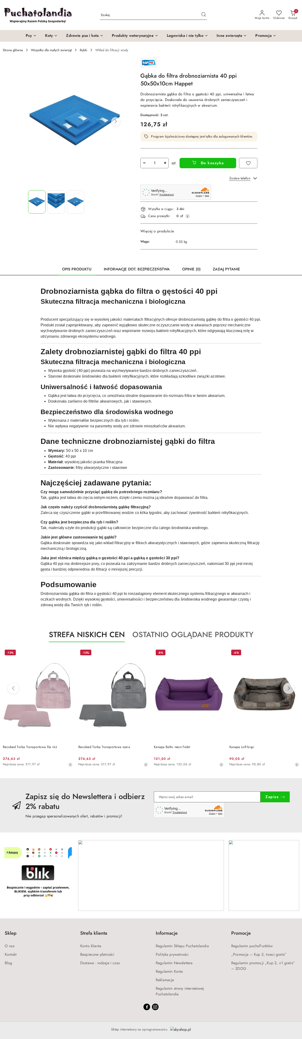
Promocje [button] (241, 933)
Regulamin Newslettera (174, 963)
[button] (115, 121)
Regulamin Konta (169, 971)
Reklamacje (165, 980)
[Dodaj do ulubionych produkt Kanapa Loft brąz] (293, 653)
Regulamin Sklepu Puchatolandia (182, 946)
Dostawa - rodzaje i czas (100, 963)
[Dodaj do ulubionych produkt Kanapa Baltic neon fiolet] (218, 653)
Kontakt (11, 954)
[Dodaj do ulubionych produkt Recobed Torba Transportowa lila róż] (67, 653)
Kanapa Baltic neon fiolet (172, 747)
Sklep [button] (11, 933)
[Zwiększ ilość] (164, 163)
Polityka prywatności (172, 954)
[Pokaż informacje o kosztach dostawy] (187, 216)
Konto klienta (90, 946)
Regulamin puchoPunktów (252, 946)
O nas (9, 946)
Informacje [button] (167, 933)
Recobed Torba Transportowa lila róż (30, 747)
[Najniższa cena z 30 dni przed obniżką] (70, 764)
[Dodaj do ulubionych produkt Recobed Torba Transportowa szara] (142, 653)
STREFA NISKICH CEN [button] (87, 634)
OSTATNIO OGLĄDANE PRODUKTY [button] (192, 634)
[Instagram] (155, 1007)
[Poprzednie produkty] (13, 688)
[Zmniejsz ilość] (144, 163)
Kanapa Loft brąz (241, 747)
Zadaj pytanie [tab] (226, 269)
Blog (8, 963)
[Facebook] (146, 1007)
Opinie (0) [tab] (191, 269)
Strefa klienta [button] (93, 933)
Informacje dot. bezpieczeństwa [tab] (137, 269)
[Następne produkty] (289, 688)
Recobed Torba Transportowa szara (104, 747)
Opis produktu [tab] (77, 269)
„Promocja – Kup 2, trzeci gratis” (258, 954)
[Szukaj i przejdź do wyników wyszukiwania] (203, 15)
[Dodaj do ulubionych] (248, 163)
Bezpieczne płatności (97, 954)
